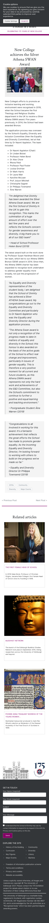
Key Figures (10, 854)
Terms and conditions (14, 868)
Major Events (26, 489)
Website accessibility (14, 875)
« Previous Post (9, 500)
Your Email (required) (11, 799)
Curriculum (10, 851)
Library (31, 854)
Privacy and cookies (14, 871)
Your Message (8, 815)
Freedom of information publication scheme (23, 864)
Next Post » (41, 500)
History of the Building (15, 847)
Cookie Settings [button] (11, 21)
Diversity (12, 489)
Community (23, 485)
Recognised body (11, 906)
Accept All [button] (24, 21)
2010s (11, 485)
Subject (6, 807)
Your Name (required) (11, 791)
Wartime (31, 858)
